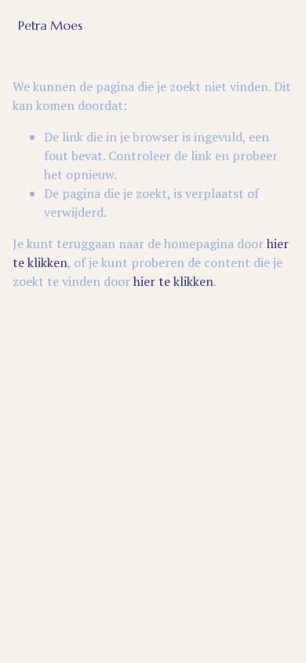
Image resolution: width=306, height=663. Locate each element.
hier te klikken (173, 281)
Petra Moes (50, 25)
